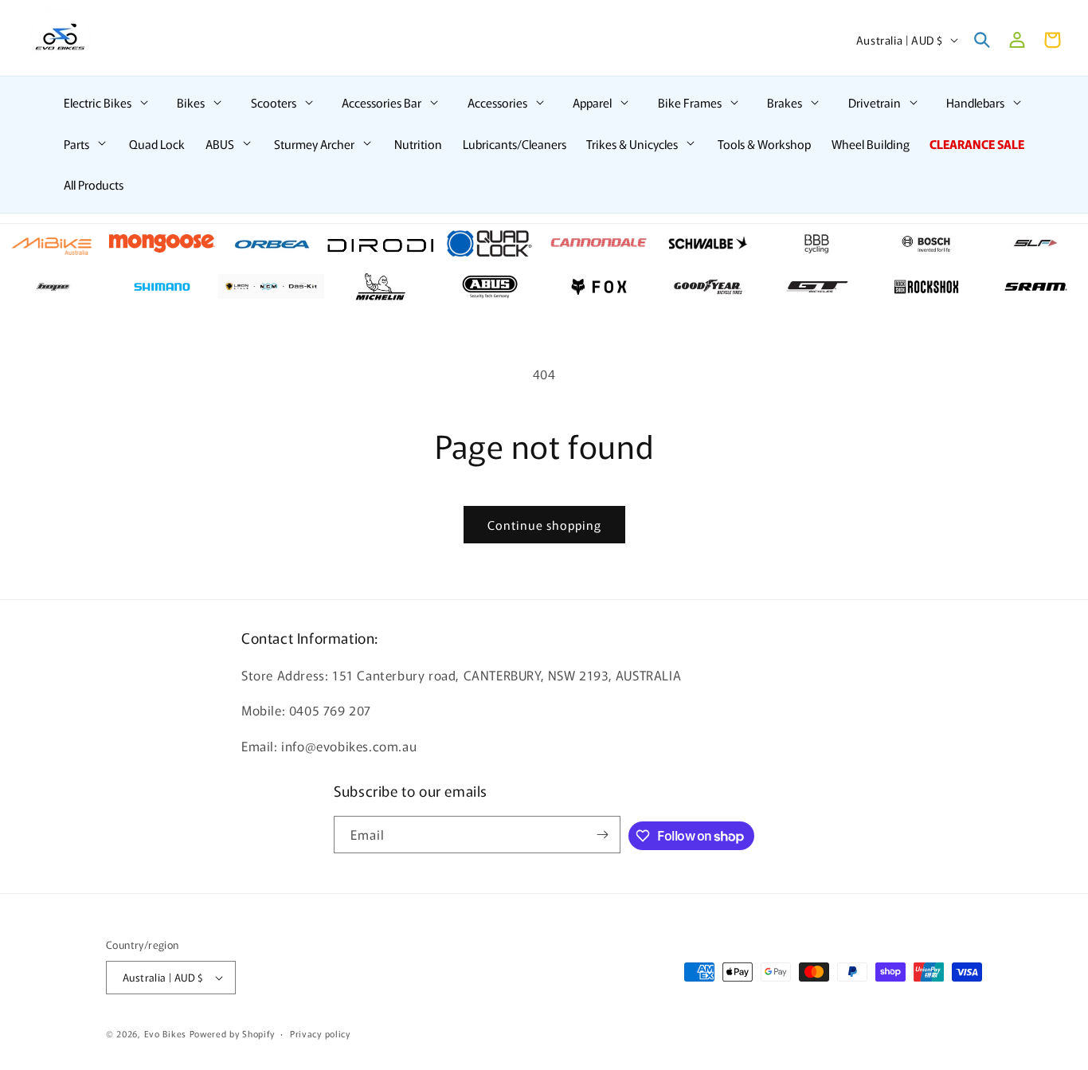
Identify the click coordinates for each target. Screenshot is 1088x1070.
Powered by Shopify (232, 1033)
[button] (107, 103)
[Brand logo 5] (489, 244)
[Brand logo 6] (599, 244)
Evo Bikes (165, 1033)
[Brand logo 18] (817, 287)
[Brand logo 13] (271, 287)
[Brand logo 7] (708, 244)
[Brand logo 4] (380, 244)
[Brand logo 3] (271, 244)
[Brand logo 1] (53, 244)
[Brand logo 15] (489, 287)
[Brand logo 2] (162, 244)
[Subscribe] (602, 834)
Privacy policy (320, 1033)
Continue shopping (544, 524)
